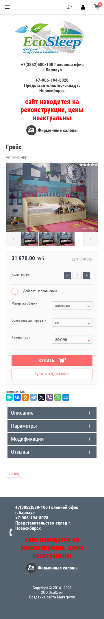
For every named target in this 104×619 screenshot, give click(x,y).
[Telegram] (33, 397)
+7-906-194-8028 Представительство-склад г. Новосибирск (52, 85)
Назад (14, 474)
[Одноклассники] (25, 397)
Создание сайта (42, 597)
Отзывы (20, 452)
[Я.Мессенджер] (9, 397)
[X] (41, 397)
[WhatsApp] (57, 397)
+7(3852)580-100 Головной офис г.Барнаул (52, 67)
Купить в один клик (52, 373)
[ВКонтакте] (17, 397)
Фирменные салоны (58, 130)
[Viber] (49, 397)
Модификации (27, 439)
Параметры (24, 426)
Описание (22, 412)
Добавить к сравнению (39, 291)
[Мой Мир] (65, 397)
